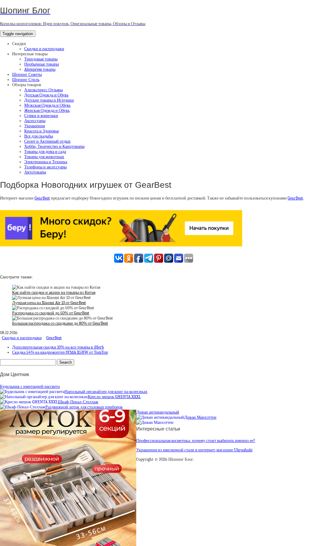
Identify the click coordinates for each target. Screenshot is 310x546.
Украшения (34, 125)
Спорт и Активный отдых (47, 141)
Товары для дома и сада (45, 151)
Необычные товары (41, 64)
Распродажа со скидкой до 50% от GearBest (50, 313)
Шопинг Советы (27, 74)
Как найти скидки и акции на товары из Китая (53, 292)
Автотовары (35, 172)
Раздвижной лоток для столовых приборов (84, 407)
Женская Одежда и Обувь (47, 110)
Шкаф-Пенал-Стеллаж (78, 402)
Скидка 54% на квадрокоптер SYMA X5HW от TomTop (60, 352)
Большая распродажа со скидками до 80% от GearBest (60, 323)
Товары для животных (44, 156)
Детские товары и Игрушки (49, 100)
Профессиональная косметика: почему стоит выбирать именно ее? (195, 440)
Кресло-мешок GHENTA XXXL (114, 396)
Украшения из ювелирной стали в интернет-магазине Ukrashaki (194, 450)
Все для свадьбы (38, 136)
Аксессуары (34, 120)
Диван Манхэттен (200, 417)
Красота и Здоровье (41, 131)
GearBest (42, 198)
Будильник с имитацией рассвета (30, 386)
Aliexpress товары (39, 69)
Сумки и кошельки (41, 115)
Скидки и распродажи (44, 48)
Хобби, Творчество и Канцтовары (54, 146)
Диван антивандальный (157, 412)
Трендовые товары (41, 59)
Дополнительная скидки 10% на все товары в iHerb (58, 347)
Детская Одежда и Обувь (46, 95)
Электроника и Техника (45, 161)
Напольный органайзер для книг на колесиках (105, 391)
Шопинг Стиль (25, 79)
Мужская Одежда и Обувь (47, 105)
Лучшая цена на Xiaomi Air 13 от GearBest (49, 302)
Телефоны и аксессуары (45, 167)
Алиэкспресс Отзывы (43, 90)
